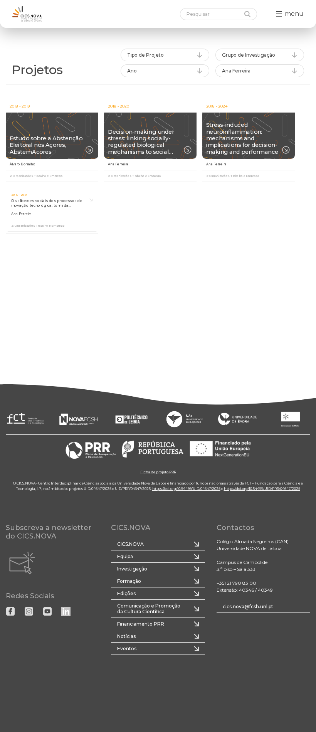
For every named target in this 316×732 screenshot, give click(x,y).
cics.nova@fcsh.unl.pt (248, 606)
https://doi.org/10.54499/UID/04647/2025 (186, 488)
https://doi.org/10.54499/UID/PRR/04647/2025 (262, 488)
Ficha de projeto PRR (158, 471)
